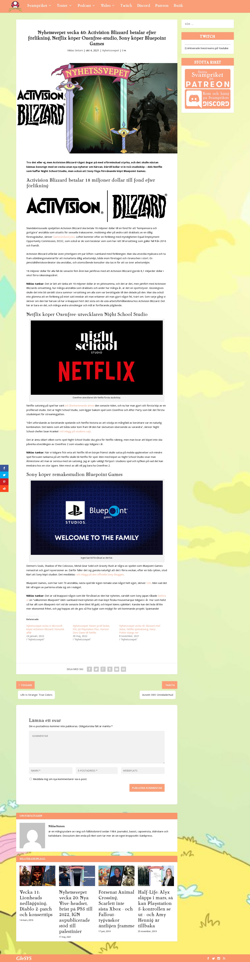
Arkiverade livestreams (199, 48)
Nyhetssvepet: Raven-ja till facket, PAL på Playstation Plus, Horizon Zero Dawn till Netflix (91, 629)
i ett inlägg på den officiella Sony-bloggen (100, 574)
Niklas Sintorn (75, 50)
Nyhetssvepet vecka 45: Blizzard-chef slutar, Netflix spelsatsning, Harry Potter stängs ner (139, 629)
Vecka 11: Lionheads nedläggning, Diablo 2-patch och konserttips (36, 903)
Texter (62, 6)
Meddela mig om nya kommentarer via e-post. (60, 779)
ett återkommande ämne (79, 405)
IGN (148, 583)
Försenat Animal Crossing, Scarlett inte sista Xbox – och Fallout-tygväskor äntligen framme (116, 909)
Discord (143, 6)
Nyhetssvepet (110, 50)
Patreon (162, 6)
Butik (178, 6)
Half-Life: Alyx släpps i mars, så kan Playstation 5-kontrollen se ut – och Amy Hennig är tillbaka (155, 909)
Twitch (126, 6)
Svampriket (37, 6)
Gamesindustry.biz (64, 236)
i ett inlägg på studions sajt (75, 431)
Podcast (84, 6)
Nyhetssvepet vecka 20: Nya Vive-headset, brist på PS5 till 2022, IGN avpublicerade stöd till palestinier (75, 911)
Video (105, 6)
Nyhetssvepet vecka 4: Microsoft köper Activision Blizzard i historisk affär (45, 629)
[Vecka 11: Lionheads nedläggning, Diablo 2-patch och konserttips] (38, 876)
